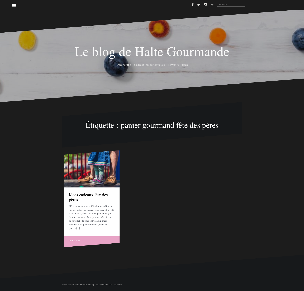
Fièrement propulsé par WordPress (77, 284)
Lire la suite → (76, 240)
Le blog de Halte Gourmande (152, 51)
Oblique (104, 284)
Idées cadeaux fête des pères (88, 197)
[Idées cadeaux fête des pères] (92, 168)
